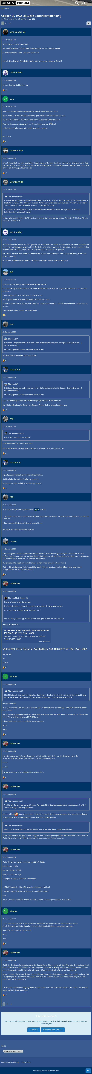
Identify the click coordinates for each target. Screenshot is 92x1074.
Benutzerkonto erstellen (53, 1030)
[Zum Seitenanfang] (88, 1070)
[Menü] (88, 3)
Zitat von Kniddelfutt (16, 433)
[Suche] (77, 3)
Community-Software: (46, 1071)
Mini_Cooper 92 (10, 19)
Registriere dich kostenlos (58, 1021)
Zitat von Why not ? (15, 196)
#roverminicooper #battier (13, 1051)
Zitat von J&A (13, 339)
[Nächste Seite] (9, 23)
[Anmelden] (82, 3)
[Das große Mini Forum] (16, 3)
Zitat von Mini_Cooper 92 (18, 598)
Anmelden (33, 1030)
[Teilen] (88, 23)
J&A (37, 509)
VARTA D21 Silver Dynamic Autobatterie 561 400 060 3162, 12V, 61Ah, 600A (26, 632)
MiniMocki (25, 772)
